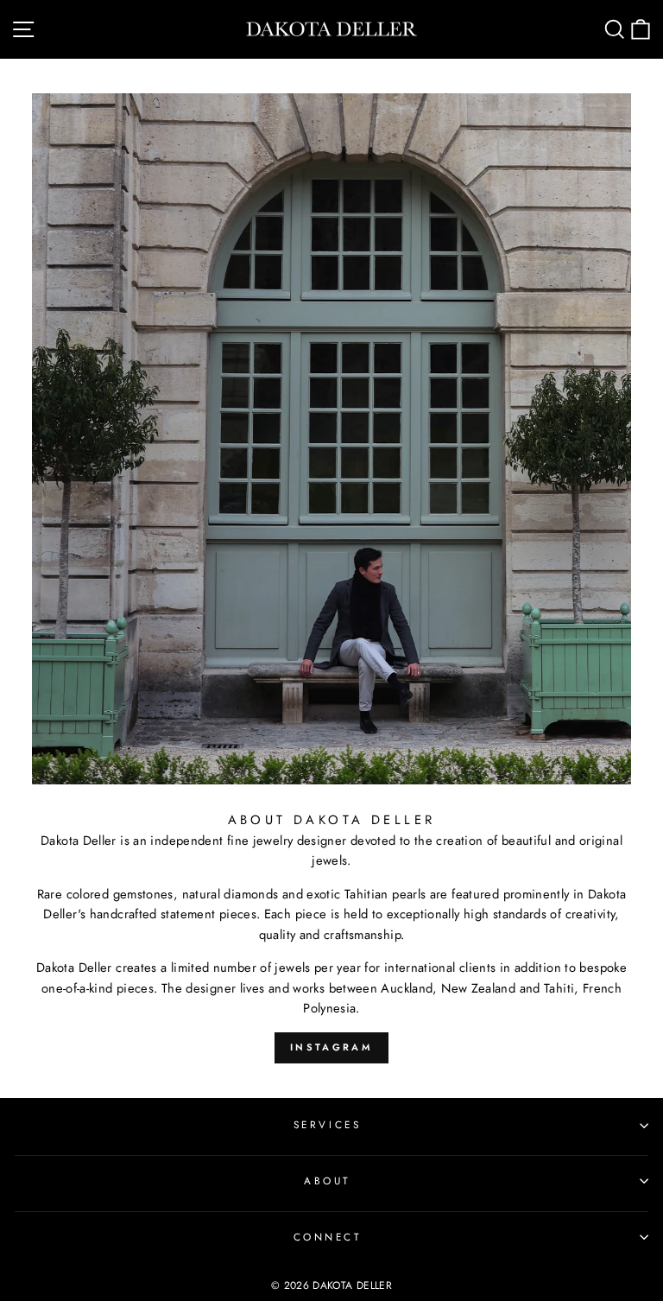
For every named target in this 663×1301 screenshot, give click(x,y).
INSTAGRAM (331, 1047)
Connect (328, 1236)
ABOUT (327, 1180)
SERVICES (327, 1124)
